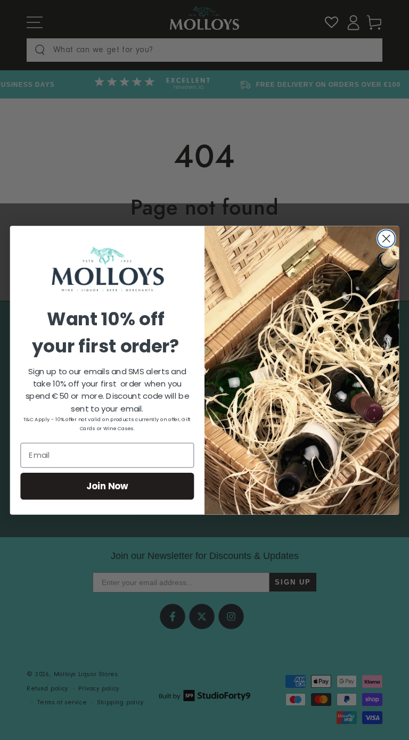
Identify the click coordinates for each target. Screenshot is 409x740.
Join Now (107, 486)
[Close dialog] (386, 238)
